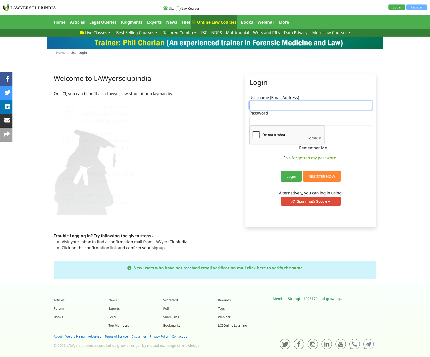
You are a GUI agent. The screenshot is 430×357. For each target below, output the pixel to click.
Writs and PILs (266, 32)
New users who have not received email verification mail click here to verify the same (217, 268)
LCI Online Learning (232, 325)
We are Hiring (75, 336)
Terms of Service (116, 336)
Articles (77, 22)
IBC (204, 32)
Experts (154, 22)
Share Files (171, 317)
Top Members (118, 325)
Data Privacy (295, 32)
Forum (59, 308)
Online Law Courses (216, 22)
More (284, 22)
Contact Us (179, 336)
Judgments (132, 22)
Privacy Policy (159, 336)
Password (258, 113)
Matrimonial (237, 32)
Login (397, 7)
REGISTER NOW (322, 176)
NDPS (216, 32)
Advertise (94, 336)
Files (186, 22)
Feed (112, 317)
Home (59, 22)
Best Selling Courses (135, 32)
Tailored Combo (178, 32)
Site (171, 8)
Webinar (266, 22)
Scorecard (170, 300)
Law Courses (191, 8)
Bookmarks (171, 325)
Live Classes (96, 32)
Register (417, 7)
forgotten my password (314, 158)
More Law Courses (329, 32)
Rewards (224, 300)
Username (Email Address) (274, 97)
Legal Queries (102, 22)
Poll (166, 308)
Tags (221, 308)
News (171, 22)
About (58, 336)
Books (247, 22)
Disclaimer (138, 336)
